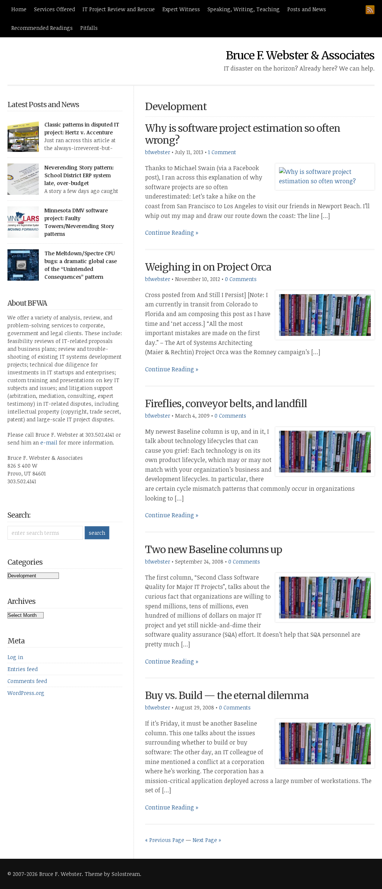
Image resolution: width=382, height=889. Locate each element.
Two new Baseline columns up (213, 549)
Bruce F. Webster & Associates (300, 55)
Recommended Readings (42, 27)
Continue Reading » (171, 232)
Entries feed (22, 669)
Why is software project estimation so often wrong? (242, 134)
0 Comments (241, 279)
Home (18, 9)
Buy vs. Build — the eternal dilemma (227, 695)
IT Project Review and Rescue (118, 9)
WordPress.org (25, 692)
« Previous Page (164, 839)
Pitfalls (89, 27)
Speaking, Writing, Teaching (243, 9)
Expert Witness (181, 9)
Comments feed (27, 680)
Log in (15, 657)
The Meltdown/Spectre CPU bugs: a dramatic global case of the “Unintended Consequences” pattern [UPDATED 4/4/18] (80, 269)
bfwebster (157, 152)
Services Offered (54, 9)
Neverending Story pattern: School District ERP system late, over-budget (79, 175)
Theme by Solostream (112, 873)
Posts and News (306, 9)
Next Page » (206, 839)
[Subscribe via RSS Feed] (370, 9)
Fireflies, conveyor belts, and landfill (226, 403)
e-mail (48, 442)
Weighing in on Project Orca (208, 267)
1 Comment (222, 152)
